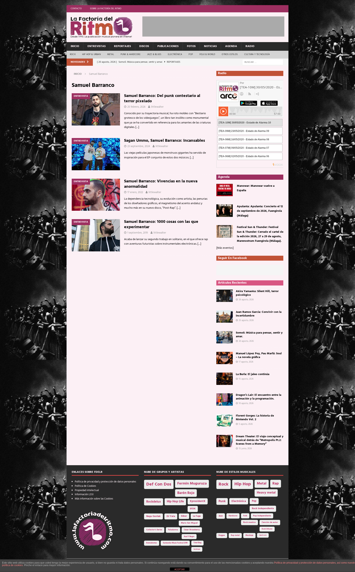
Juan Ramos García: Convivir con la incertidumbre (258, 314)
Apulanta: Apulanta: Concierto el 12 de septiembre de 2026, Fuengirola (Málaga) (260, 211)
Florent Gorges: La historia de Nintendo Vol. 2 (255, 417)
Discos (144, 46)
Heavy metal (266, 492)
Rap (275, 484)
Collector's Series (154, 530)
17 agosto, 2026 (246, 362)
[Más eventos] (225, 248)
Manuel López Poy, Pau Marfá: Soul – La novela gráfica (259, 355)
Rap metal (235, 535)
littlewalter (157, 107)
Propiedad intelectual (87, 490)
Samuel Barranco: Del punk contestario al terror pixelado (162, 99)
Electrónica (175, 54)
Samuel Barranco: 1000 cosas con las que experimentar (161, 224)
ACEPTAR (179, 569)
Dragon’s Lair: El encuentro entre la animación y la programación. (258, 397)
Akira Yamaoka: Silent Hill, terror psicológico (257, 293)
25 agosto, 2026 (246, 320)
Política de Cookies (85, 486)
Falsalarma (173, 530)
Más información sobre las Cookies (94, 499)
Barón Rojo (186, 493)
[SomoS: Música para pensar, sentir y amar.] (224, 337)
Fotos (191, 46)
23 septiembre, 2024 (138, 146)
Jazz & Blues (154, 54)
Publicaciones (168, 46)
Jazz (221, 516)
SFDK (193, 509)
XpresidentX (197, 501)
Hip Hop (242, 484)
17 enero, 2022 (135, 192)
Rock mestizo (249, 522)
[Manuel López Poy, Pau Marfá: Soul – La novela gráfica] (224, 358)
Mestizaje (249, 535)
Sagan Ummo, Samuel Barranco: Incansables (164, 140)
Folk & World (207, 54)
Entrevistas (97, 46)
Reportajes (122, 46)
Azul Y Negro (189, 536)
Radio (250, 46)
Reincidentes (151, 543)
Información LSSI (84, 494)
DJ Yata (171, 516)
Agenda (231, 46)
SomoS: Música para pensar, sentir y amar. (259, 334)
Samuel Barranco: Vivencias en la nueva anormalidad (160, 184)
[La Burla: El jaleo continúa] (224, 379)
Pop (191, 54)
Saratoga (197, 549)
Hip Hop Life (175, 501)
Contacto (76, 8)
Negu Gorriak (153, 516)
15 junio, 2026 (245, 448)
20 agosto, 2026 (246, 341)
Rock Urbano (267, 529)
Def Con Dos (158, 484)
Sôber (184, 516)
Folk (245, 515)
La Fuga (197, 516)
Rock (73, 54)
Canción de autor (270, 522)
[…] (137, 127)
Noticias (210, 46)
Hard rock (262, 535)
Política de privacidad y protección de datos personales (105, 482)
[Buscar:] (262, 62)
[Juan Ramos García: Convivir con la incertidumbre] (224, 316)
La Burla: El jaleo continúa (252, 374)
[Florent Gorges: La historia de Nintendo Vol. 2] (224, 420)
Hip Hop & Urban (91, 54)
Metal (110, 54)
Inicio (75, 46)
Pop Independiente (262, 515)
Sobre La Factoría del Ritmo (105, 8)
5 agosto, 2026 (246, 424)
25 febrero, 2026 (136, 107)
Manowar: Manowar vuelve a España (255, 188)
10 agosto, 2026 (246, 403)
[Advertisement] (217, 25)
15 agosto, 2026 (246, 379)
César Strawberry (192, 529)
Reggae (222, 535)
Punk (222, 501)
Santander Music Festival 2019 (175, 543)
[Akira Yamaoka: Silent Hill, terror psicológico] (224, 296)
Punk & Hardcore (131, 54)
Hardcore (233, 516)
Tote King (197, 542)
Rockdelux (153, 501)
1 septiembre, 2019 (137, 233)
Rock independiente (263, 508)
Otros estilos (230, 54)
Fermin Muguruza (192, 484)
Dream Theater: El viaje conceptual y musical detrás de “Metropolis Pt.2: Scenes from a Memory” (259, 440)
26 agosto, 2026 (246, 300)
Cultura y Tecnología (257, 54)
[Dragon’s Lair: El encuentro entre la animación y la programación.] (224, 399)
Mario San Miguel (189, 523)
